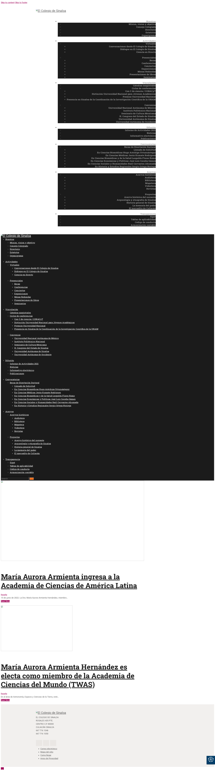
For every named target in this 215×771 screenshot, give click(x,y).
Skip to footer (21, 2)
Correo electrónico (48, 749)
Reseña (4, 595)
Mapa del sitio (46, 752)
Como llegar (45, 755)
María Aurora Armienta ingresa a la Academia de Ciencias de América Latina (69, 581)
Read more (5, 601)
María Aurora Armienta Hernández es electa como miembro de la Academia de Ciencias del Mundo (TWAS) (67, 675)
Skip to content (8, 2)
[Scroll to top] (2, 768)
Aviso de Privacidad (49, 758)
